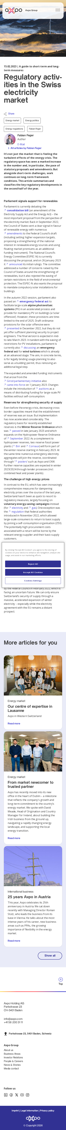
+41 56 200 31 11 (13, 1022)
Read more (14, 723)
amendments (14, 233)
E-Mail (21, 144)
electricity (17, 508)
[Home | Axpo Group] (15, 10)
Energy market (12, 120)
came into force (16, 385)
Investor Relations (13, 1057)
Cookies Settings (33, 580)
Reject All (33, 564)
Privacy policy (47, 1111)
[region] (33, 565)
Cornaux (34, 446)
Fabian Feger (35, 129)
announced (15, 264)
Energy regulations (14, 129)
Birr (18, 446)
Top (61, 984)
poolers (22, 461)
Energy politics (32, 120)
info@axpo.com (13, 1019)
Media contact (11, 1068)
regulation (18, 511)
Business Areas (12, 1054)
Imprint (15, 1111)
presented (13, 328)
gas (34, 508)
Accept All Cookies (33, 572)
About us (8, 1050)
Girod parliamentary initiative (24, 381)
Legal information (29, 1111)
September (16, 438)
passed (16, 431)
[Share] (5, 114)
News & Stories (12, 1065)
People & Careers (13, 1061)
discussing (30, 347)
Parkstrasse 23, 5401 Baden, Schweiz (30, 1034)
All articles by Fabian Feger (26, 148)
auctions (44, 388)
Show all (50, 955)
